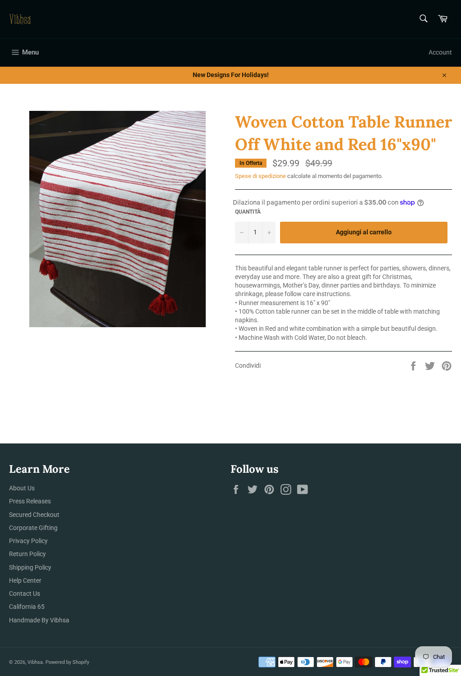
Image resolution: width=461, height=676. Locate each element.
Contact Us (24, 593)
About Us (22, 488)
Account (440, 52)
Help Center (25, 580)
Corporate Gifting (33, 527)
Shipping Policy (30, 567)
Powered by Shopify (67, 662)
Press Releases (30, 501)
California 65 (27, 606)
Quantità (248, 212)
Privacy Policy (28, 540)
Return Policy (27, 553)
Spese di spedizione (260, 176)
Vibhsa (35, 662)
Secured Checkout (34, 514)
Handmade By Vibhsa (39, 620)
